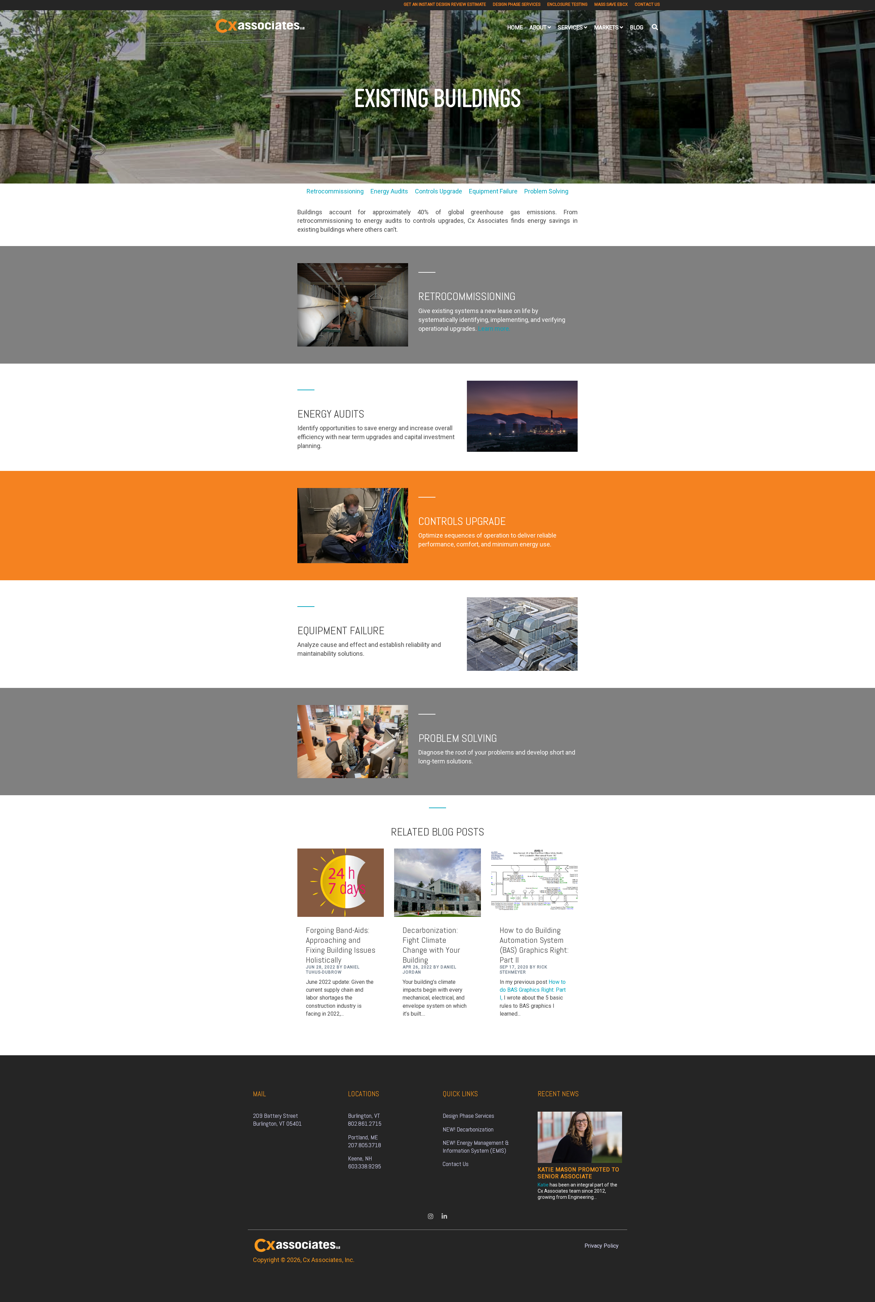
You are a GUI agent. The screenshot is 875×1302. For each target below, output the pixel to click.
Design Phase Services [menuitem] (516, 4)
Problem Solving (546, 191)
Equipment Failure (496, 191)
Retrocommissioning (339, 191)
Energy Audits (393, 191)
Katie (543, 1185)
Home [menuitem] (515, 27)
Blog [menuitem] (636, 27)
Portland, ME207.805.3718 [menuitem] (364, 1141)
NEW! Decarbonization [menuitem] (468, 1129)
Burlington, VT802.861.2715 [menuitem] (364, 1119)
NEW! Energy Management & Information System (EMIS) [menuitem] (476, 1146)
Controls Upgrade (442, 191)
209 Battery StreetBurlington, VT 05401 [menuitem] (277, 1119)
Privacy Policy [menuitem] (601, 1246)
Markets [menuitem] (606, 27)
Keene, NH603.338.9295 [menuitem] (364, 1162)
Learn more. (494, 328)
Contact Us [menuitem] (647, 4)
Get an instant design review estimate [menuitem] (445, 4)
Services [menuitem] (570, 27)
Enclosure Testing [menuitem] (567, 4)
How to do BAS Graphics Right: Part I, (533, 990)
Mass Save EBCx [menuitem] (611, 4)
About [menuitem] (538, 27)
